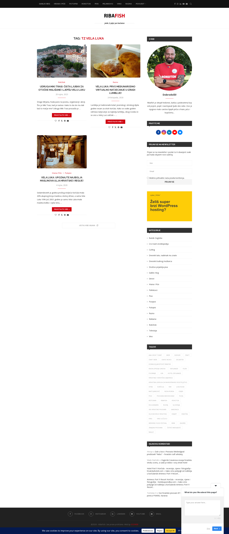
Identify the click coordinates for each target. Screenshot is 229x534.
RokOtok (86, 4)
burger (177, 355)
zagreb (182, 423)
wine (173, 423)
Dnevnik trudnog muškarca (160, 261)
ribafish (164, 400)
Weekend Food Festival (158, 423)
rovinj (165, 405)
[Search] (190, 4)
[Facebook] (174, 4)
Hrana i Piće (59, 4)
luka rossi (180, 387)
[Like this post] (56, 120)
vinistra (184, 414)
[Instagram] (177, 4)
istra (151, 387)
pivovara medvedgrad (165, 396)
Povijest (140, 4)
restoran (152, 400)
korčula (160, 387)
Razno (128, 4)
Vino (119, 4)
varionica (175, 409)
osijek (181, 391)
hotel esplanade (174, 373)
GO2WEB (134, 524)
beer (168, 355)
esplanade (174, 369)
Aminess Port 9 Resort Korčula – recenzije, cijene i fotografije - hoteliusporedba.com (168, 480)
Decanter (180, 360)
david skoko (166, 360)
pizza (181, 396)
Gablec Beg (44, 4)
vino (150, 419)
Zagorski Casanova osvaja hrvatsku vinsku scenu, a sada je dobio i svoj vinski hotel (169, 461)
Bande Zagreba (155, 238)
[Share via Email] (68, 120)
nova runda (169, 391)
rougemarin (153, 405)
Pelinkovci (108, 4)
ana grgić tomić (155, 355)
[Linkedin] (180, 4)
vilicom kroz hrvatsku (158, 414)
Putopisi (73, 4)
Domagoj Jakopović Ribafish (160, 364)
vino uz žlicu (162, 419)
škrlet (151, 432)
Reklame (152, 319)
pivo (150, 396)
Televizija (153, 330)
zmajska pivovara (155, 428)
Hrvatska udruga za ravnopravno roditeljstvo (168, 382)
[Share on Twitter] (62, 120)
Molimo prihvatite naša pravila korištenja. (166, 178)
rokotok (175, 400)
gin (161, 373)
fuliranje (152, 373)
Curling (152, 249)
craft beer (153, 360)
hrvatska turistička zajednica (161, 378)
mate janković (154, 391)
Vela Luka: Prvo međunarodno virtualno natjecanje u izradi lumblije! (115, 89)
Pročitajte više (61, 115)
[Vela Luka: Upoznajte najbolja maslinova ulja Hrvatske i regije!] (62, 151)
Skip (208, 529)
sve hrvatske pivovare (157, 409)
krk (170, 387)
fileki (185, 369)
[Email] (187, 4)
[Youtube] (183, 4)
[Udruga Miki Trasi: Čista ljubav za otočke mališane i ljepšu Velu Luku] (62, 61)
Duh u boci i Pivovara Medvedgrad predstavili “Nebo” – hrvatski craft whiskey (165, 453)
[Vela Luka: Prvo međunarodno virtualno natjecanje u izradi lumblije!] (115, 61)
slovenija (176, 405)
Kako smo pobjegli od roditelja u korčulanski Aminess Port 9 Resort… (169, 472)
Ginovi (151, 278)
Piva (97, 4)
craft (187, 355)
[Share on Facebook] (59, 120)
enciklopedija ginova (157, 369)
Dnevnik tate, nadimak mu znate (163, 255)
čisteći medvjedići (174, 428)
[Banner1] (169, 206)
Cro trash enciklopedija (159, 244)
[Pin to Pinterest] (65, 120)
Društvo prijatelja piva (158, 267)
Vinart (174, 414)
